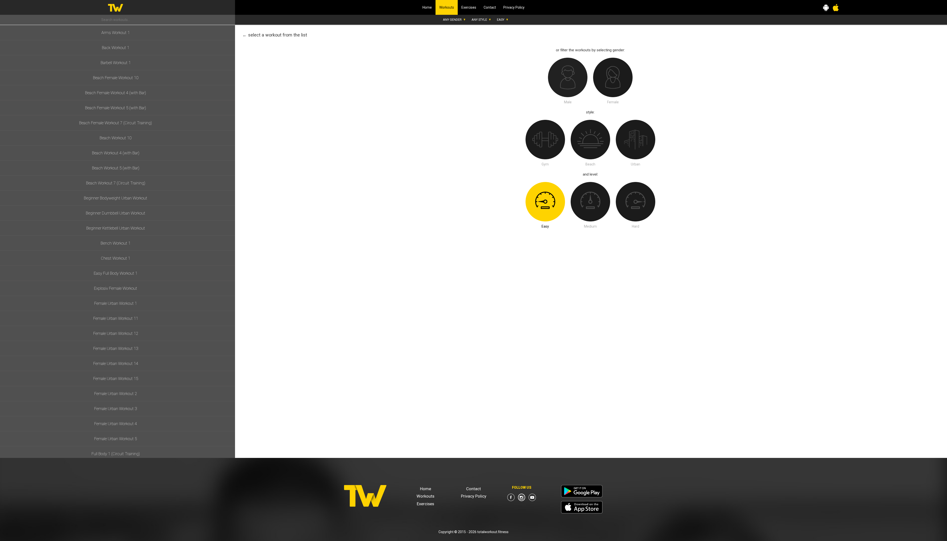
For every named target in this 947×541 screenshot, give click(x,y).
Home (427, 7)
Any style (479, 19)
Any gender (452, 19)
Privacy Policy (514, 7)
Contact (490, 7)
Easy (500, 19)
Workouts (448, 7)
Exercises (468, 7)
